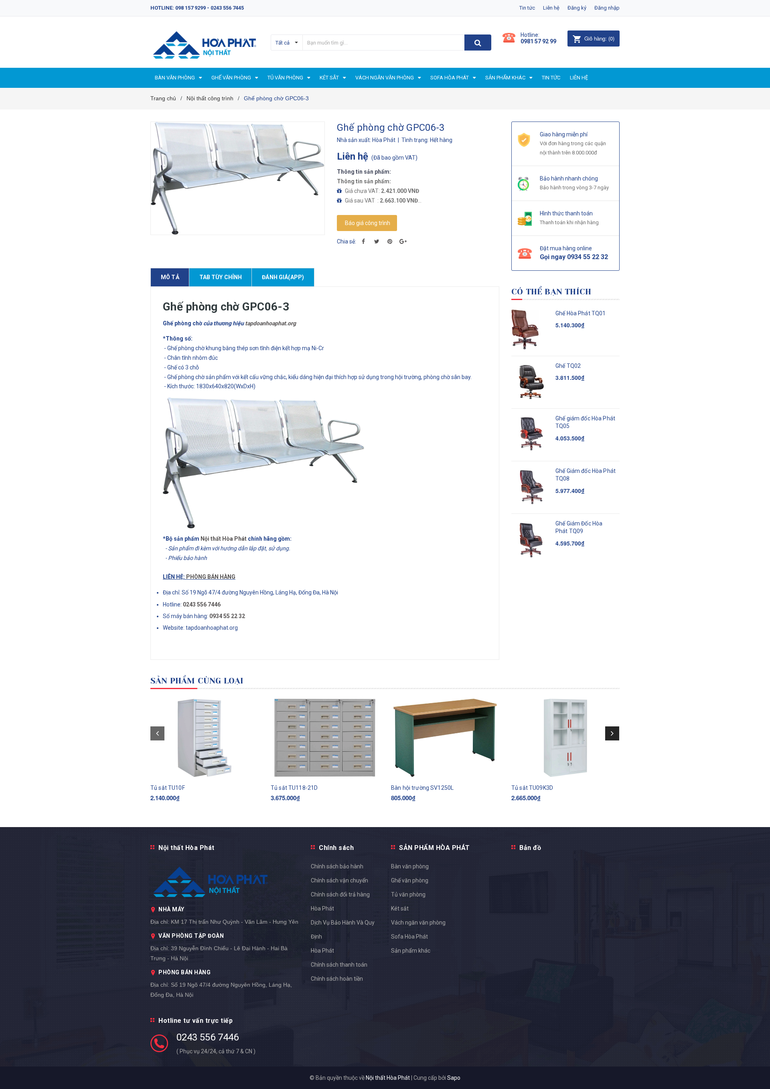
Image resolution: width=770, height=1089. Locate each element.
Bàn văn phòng (410, 866)
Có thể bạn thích (551, 291)
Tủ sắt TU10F (167, 788)
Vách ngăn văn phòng (418, 922)
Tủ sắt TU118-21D (294, 788)
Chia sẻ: (346, 241)
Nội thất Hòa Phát (224, 538)
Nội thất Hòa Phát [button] (186, 848)
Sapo (453, 1078)
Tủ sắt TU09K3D (532, 788)
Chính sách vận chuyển (339, 880)
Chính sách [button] (336, 848)
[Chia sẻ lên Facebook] (363, 241)
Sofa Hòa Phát (409, 936)
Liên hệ (551, 8)
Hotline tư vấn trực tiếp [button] (195, 1020)
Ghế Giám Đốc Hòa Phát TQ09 (578, 527)
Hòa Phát (322, 950)
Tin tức (527, 8)
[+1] (403, 241)
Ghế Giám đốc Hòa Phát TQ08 (585, 475)
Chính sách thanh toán (339, 964)
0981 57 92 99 (538, 41)
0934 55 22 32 (227, 616)
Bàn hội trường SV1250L (422, 788)
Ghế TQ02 (568, 366)
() (599, 38)
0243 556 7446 (207, 1037)
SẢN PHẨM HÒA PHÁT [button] (434, 848)
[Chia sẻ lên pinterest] (390, 241)
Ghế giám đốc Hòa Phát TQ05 (585, 422)
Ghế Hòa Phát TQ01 (580, 313)
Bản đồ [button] (530, 848)
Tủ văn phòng (408, 894)
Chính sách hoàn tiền (337, 978)
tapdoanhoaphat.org (270, 323)
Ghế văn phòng (409, 880)
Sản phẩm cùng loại (197, 680)
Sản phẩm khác (410, 950)
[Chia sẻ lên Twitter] (377, 241)
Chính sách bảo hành (337, 866)
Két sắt (400, 908)
